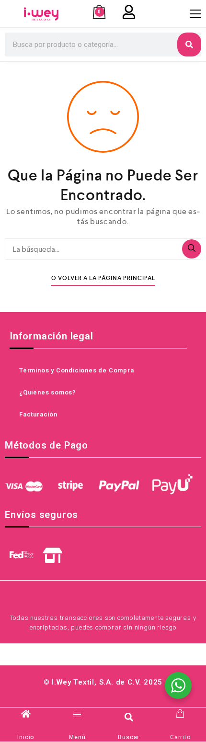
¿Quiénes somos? (47, 392)
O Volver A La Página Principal (103, 278)
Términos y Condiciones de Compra (76, 370)
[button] (129, 717)
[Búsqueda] (191, 249)
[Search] (189, 44)
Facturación (38, 414)
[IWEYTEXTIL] (41, 14)
